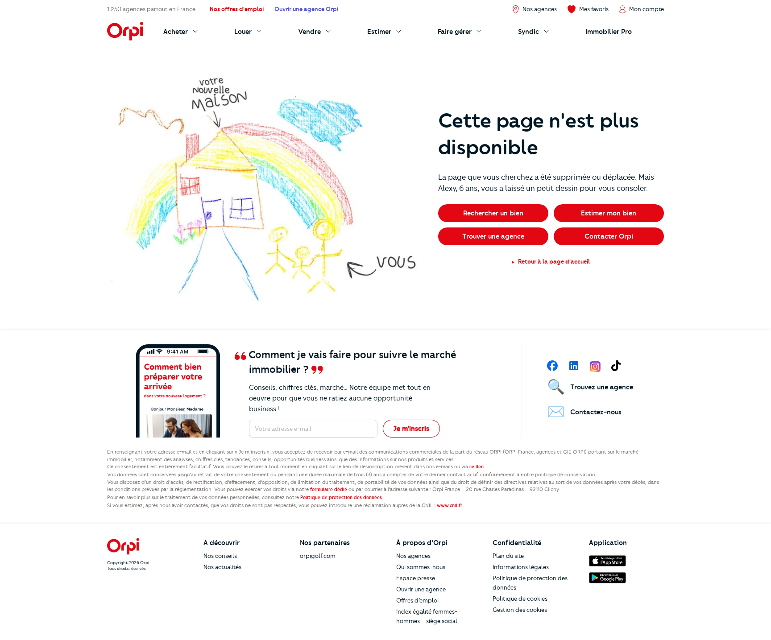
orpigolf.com (318, 555)
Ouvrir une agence (421, 589)
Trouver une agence (493, 236)
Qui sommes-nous (420, 566)
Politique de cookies (520, 598)
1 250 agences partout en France (151, 8)
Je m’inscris (411, 429)
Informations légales (521, 566)
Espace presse (415, 578)
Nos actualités (222, 566)
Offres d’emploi (417, 600)
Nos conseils (220, 555)
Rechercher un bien (493, 213)
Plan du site (508, 555)
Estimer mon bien (608, 213)
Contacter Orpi (608, 236)
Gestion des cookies (520, 609)
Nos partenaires (325, 543)
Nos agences (413, 555)
